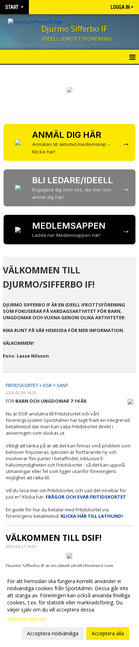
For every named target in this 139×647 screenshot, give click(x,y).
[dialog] (69, 607)
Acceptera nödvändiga (52, 633)
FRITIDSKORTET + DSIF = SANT (37, 385)
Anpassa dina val (26, 619)
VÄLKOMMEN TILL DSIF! (54, 537)
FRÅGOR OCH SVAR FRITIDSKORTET (86, 497)
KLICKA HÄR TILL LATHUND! (92, 516)
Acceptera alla (108, 633)
